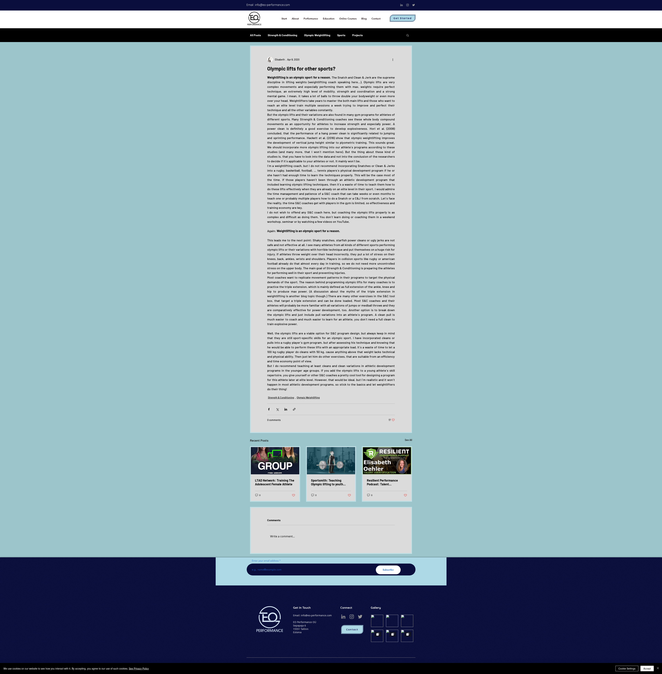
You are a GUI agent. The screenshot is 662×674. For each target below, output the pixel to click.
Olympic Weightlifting (317, 35)
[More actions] (393, 59)
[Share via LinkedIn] (285, 409)
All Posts (255, 35)
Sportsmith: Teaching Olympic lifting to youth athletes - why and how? (328, 482)
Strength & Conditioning (282, 35)
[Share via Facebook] (268, 409)
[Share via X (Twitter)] (277, 409)
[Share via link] (294, 409)
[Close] (658, 668)
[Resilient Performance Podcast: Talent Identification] (387, 460)
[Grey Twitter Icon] (413, 5)
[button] (407, 35)
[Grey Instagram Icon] (407, 5)
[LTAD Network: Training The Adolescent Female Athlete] (275, 460)
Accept (647, 668)
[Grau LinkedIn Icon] (401, 5)
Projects (357, 35)
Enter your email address (265, 560)
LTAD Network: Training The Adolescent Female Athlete (274, 482)
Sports (341, 35)
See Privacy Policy (139, 668)
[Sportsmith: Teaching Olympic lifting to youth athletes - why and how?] (331, 460)
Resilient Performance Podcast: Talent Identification (382, 482)
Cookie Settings (626, 668)
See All (408, 439)
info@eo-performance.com (272, 5)
